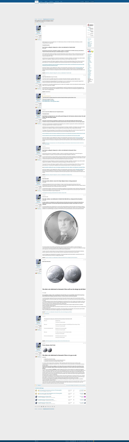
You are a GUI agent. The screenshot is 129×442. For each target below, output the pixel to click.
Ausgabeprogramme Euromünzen (50, 397)
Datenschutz (90, 45)
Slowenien (89, 75)
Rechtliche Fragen (48, 391)
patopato (82, 397)
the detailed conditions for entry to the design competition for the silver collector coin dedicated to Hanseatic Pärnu (64, 167)
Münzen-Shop (90, 43)
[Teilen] (84, 26)
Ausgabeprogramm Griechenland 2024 (46, 399)
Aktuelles (40, 1)
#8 (85, 259)
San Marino (89, 73)
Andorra (89, 55)
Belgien (89, 57)
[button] (43, 1)
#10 (85, 343)
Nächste (39, 385)
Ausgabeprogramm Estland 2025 (44, 402)
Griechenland (90, 62)
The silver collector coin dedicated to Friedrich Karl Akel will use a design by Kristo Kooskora (61, 257)
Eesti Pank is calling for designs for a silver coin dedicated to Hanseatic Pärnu (58, 174)
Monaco (89, 69)
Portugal (89, 72)
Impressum (89, 44)
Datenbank (89, 46)
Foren (37, 1)
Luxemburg (89, 67)
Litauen (89, 66)
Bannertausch (90, 41)
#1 (85, 26)
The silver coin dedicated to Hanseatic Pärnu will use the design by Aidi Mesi (58, 311)
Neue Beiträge (37, 3)
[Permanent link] (43, 291)
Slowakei (89, 74)
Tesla (61, 1)
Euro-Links (89, 54)
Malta (88, 68)
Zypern (89, 77)
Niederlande (89, 70)
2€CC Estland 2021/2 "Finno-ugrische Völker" (50, 101)
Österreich (89, 71)
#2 (85, 75)
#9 (85, 316)
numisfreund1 (39, 39)
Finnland (89, 60)
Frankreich (89, 61)
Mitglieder (51, 1)
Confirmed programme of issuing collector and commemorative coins (57, 340)
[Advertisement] (64, 12)
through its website (79, 169)
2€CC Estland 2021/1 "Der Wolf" (48, 100)
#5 (85, 146)
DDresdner (82, 394)
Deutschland (90, 56)
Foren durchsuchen (51, 3)
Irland (88, 63)
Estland (89, 59)
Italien (89, 64)
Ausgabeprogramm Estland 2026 (44, 396)
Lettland (89, 65)
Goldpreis (89, 27)
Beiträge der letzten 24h (43, 3)
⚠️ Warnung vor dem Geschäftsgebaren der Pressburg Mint (50, 393)
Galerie (46, 1)
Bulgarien (89, 58)
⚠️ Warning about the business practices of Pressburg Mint (50, 390)
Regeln (89, 42)
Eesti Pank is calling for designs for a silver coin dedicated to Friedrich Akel (58, 72)
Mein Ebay (57, 1)
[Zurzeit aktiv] (38, 30)
